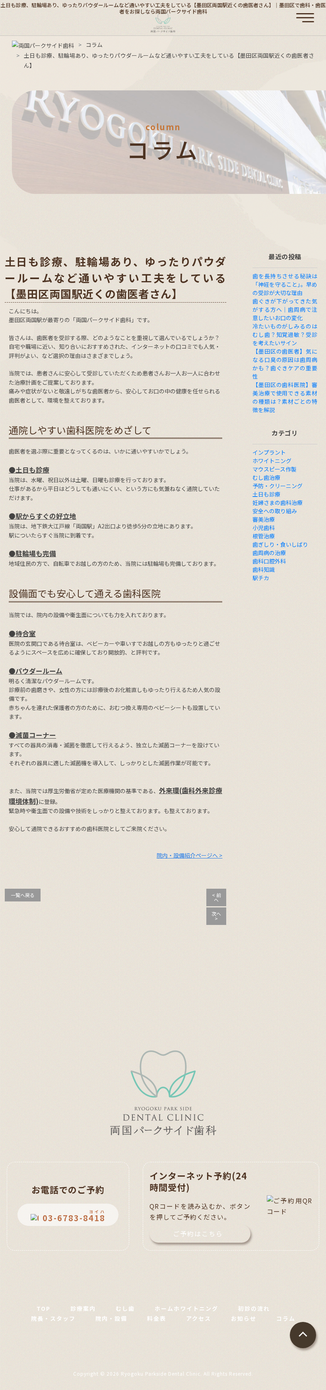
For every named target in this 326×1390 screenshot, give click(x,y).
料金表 (156, 1318)
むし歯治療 (266, 477)
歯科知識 (263, 569)
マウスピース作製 (274, 469)
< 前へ (216, 897)
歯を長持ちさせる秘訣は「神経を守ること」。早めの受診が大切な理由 (284, 284)
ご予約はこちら (198, 1233)
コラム (285, 1318)
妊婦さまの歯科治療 (277, 502)
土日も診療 (266, 494)
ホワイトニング (271, 461)
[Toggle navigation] (305, 13)
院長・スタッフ (53, 1318)
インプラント (269, 452)
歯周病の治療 (269, 553)
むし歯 (125, 1308)
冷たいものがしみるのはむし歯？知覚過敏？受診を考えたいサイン (284, 334)
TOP (43, 1308)
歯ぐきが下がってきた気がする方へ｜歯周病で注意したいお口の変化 (284, 309)
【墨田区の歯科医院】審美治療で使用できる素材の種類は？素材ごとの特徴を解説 (284, 397)
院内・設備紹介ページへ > (189, 855)
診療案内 (83, 1308)
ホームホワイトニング (186, 1308)
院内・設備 (111, 1318)
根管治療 (263, 536)
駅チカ (260, 578)
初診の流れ (254, 1308)
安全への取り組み (274, 511)
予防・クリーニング (277, 486)
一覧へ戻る (23, 894)
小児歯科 (263, 528)
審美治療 (263, 519)
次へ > (216, 916)
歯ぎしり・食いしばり (280, 544)
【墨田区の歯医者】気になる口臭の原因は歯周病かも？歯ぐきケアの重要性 (284, 363)
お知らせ (243, 1318)
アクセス (198, 1318)
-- (74, 1216)
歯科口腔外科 (269, 561)
